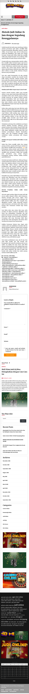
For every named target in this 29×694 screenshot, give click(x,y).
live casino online (15, 609)
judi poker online (6, 271)
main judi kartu (6, 273)
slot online (4, 622)
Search (4, 418)
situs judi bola (5, 274)
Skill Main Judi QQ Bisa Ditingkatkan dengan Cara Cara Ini (14, 371)
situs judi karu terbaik (8, 281)
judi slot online (8, 607)
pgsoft (10, 610)
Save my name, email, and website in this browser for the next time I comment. (15, 350)
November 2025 (6, 461)
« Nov (14, 681)
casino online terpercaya (17, 600)
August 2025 (6, 472)
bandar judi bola (6, 262)
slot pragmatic (20, 623)
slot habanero (10, 619)
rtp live (21, 610)
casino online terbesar (6, 600)
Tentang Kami (12, 691)
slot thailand (16, 625)
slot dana (13, 617)
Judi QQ (4, 366)
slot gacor (19, 617)
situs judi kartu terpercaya (9, 279)
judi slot (3, 607)
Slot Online (5, 528)
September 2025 (7, 468)
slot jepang (23, 619)
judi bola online (13, 267)
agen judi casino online (6, 597)
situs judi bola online (16, 274)
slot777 (9, 617)
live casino (20, 607)
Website (6, 341)
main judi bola (16, 271)
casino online (17, 599)
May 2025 (5, 476)
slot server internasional (6, 625)
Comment (7, 308)
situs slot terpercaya (14, 615)
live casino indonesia (6, 609)
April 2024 (5, 488)
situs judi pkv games (20, 281)
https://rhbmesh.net (14, 289)
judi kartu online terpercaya (9, 270)
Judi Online (5, 28)
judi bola (5, 267)
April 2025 (5, 480)
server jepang (19, 613)
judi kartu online (19, 268)
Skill (24, 147)
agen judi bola (13, 257)
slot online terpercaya (6, 623)
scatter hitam (11, 613)
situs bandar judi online (18, 273)
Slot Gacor (5, 524)
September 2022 (7, 500)
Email (6, 334)
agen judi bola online (7, 259)
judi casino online (15, 602)
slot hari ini (16, 619)
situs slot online (4, 615)
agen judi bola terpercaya (9, 260)
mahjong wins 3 (4, 610)
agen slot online (17, 597)
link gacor (15, 607)
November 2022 (6, 492)
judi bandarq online (20, 265)
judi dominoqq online (7, 268)
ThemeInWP (3, 687)
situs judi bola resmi (7, 276)
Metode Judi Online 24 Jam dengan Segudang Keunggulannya (13, 35)
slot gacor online (3, 619)
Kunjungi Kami (4, 691)
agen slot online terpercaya (7, 599)
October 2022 (6, 496)
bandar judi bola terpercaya (9, 263)
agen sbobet (20, 260)
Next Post (5, 363)
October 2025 (6, 464)
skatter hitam (4, 617)
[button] (13, 16)
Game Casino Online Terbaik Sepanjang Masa (14, 435)
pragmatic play (15, 610)
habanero (3, 602)
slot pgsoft (14, 623)
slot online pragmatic (21, 622)
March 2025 (5, 484)
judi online (21, 270)
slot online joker (12, 622)
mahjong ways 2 (23, 609)
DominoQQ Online (7, 512)
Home (2, 689)
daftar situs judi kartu (8, 265)
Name (6, 327)
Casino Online (6, 508)
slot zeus (21, 625)
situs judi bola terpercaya (9, 278)
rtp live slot (3, 613)
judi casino (8, 602)
